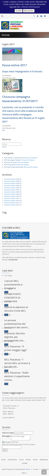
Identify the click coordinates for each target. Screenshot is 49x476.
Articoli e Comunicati (14, 158)
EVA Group (26, 469)
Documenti (11, 165)
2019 (17, 194)
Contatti (24, 463)
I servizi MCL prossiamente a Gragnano (13, 284)
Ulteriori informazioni (30, 7)
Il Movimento (12, 459)
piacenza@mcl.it (9, 417)
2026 (17, 179)
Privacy (35, 469)
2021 (17, 190)
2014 (17, 205)
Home (3, 459)
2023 (17, 186)
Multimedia (44, 459)
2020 (17, 192)
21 (20, 198)
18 (20, 181)
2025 (17, 181)
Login (41, 15)
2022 (17, 188)
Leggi (6, 292)
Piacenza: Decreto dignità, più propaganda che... (14, 337)
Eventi (35, 459)
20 (20, 194)
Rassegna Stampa (14, 160)
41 (20, 179)
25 (20, 186)
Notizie (28, 459)
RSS (3, 130)
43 (16, 162)
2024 (17, 183)
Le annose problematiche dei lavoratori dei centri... (16, 324)
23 (20, 183)
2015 (17, 203)
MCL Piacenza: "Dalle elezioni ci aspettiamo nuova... (17, 376)
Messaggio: (6, 436)
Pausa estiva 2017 (14, 65)
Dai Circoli (11, 162)
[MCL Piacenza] (12, 25)
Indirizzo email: (8, 433)
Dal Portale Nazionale (15, 167)
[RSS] (2, 16)
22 (20, 188)
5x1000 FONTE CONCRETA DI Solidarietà (12, 297)
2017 (17, 198)
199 (23, 158)
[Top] (44, 472)
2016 (17, 201)
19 (20, 203)
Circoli (21, 459)
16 (20, 196)
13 (20, 190)
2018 (17, 196)
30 (24, 167)
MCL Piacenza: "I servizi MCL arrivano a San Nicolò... (17, 363)
